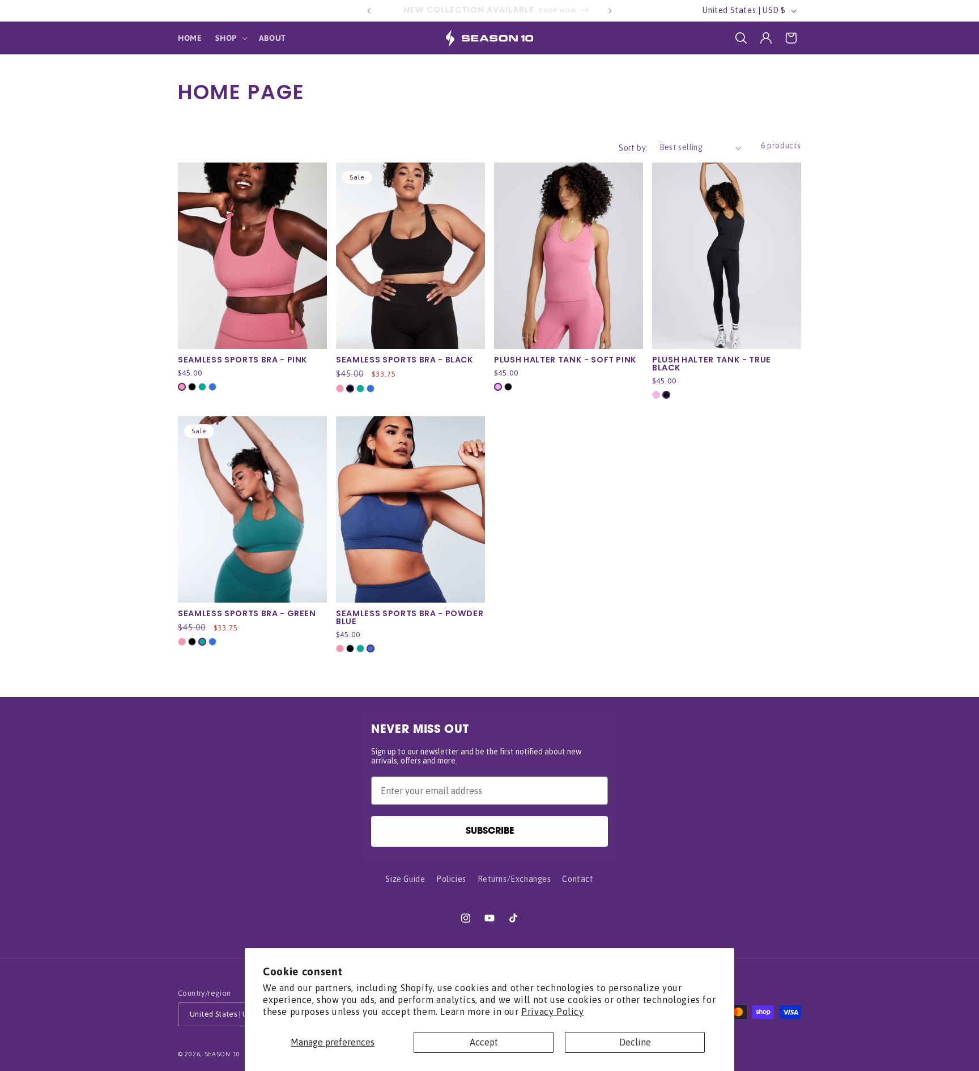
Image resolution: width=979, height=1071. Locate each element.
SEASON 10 (222, 1054)
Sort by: (633, 147)
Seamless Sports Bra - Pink (243, 360)
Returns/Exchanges (514, 879)
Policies (451, 879)
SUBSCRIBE (490, 831)
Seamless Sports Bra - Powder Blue (409, 617)
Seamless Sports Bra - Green (247, 613)
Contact (577, 879)
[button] (230, 38)
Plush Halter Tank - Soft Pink (565, 360)
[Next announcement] (610, 11)
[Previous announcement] (368, 11)
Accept (484, 1042)
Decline (635, 1042)
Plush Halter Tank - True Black (711, 364)
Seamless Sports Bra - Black (405, 360)
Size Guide (405, 879)
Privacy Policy (552, 1011)
